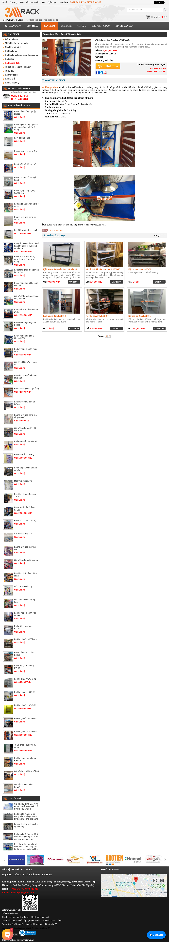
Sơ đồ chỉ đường (9, 2)
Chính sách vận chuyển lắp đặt (16, 920)
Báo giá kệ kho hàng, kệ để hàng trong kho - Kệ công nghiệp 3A (26, 246)
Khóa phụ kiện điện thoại (25, 441)
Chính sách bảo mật (40, 917)
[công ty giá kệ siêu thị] (153, 860)
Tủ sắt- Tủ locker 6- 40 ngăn (18, 67)
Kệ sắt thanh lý (12, 83)
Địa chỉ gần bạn (124, 26)
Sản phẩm (49, 26)
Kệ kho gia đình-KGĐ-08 (54, 316)
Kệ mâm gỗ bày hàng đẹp (25, 151)
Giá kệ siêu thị (11, 39)
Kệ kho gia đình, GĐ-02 (24, 692)
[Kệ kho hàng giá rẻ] (94, 860)
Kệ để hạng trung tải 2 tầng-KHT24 (24, 337)
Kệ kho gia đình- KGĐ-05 (25, 732)
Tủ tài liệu (9, 71)
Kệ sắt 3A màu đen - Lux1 (25, 230)
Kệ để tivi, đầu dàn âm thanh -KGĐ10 (103, 269)
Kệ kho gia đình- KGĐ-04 (25, 718)
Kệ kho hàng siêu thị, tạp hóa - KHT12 (25, 614)
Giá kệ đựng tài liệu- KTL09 (26, 771)
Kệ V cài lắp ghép (22, 138)
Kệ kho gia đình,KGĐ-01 (25, 679)
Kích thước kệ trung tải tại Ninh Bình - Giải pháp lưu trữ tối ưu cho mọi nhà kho (26, 846)
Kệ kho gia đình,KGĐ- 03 (25, 705)
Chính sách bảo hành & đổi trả (15, 917)
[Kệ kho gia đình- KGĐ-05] (66, 75)
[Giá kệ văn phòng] (55, 860)
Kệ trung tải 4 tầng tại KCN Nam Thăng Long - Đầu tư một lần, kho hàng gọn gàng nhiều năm (26, 838)
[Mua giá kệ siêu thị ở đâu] (114, 860)
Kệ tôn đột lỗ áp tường (24, 454)
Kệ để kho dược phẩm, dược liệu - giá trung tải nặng (24, 259)
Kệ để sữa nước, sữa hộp (25, 520)
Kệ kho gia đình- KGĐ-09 (25, 639)
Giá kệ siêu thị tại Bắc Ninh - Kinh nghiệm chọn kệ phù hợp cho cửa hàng (26, 806)
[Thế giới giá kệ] (34, 13)
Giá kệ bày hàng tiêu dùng (26, 560)
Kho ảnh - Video (101, 26)
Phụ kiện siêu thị (12, 47)
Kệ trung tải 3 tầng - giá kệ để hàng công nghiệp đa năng (26, 127)
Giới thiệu (32, 26)
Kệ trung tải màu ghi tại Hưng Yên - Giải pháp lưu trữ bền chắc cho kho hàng (26, 816)
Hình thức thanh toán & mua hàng (46, 920)
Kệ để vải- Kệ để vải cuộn (25, 164)
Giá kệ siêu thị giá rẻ (23, 534)
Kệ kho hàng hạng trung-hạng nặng (21, 55)
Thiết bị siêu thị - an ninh (16, 43)
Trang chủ (15, 26)
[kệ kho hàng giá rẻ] (16, 860)
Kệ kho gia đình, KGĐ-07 (97, 316)
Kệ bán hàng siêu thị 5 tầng (26, 388)
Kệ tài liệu (9, 59)
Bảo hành (66, 26)
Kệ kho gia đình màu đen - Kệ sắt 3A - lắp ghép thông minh (60, 270)
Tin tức (81, 26)
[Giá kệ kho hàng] (75, 860)
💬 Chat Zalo (156, 934)
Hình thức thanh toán (29, 2)
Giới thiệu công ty (10, 913)
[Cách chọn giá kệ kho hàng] (133, 860)
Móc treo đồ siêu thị (23, 481)
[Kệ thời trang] (35, 860)
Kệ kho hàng (11, 51)
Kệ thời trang (11, 75)
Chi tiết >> (74, 282)
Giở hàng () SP (159, 17)
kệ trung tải (19, 924)
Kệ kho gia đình (12, 63)
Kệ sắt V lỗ (10, 79)
